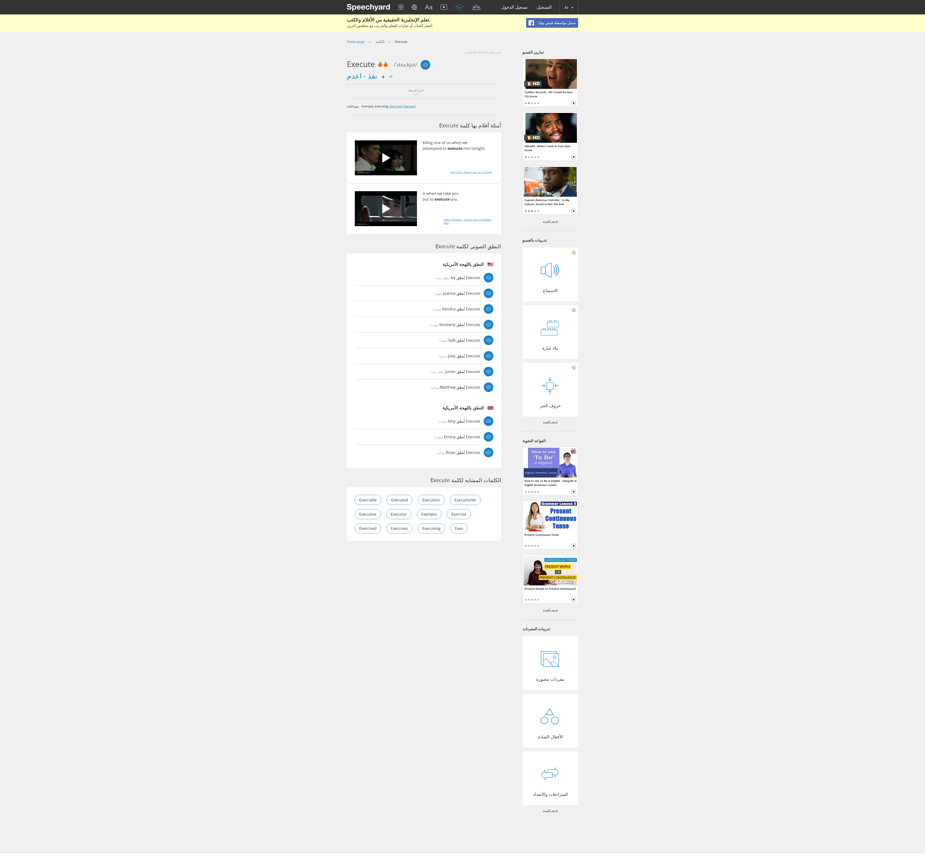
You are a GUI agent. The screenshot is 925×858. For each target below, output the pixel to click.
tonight (478, 148)
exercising (431, 528)
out (426, 199)
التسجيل (544, 7)
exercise (458, 514)
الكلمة (380, 42)
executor (399, 514)
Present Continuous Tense (541, 535)
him (466, 148)
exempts (429, 514)
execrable (368, 500)
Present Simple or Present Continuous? (550, 588)
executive (367, 514)
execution (431, 500)
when (457, 142)
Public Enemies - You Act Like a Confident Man (467, 221)
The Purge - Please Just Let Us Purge (471, 172)
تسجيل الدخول (514, 7)
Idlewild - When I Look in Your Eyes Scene (547, 148)
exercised (368, 528)
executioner (465, 500)
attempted (432, 148)
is (424, 193)
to (445, 148)
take (447, 193)
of (443, 142)
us (448, 142)
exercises (399, 528)
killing (428, 142)
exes (459, 528)
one (437, 142)
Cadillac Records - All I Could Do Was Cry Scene (548, 94)
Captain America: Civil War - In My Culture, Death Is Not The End (546, 202)
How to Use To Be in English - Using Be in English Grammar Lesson (550, 483)
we (465, 142)
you (455, 193)
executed (396, 106)
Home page (356, 42)
